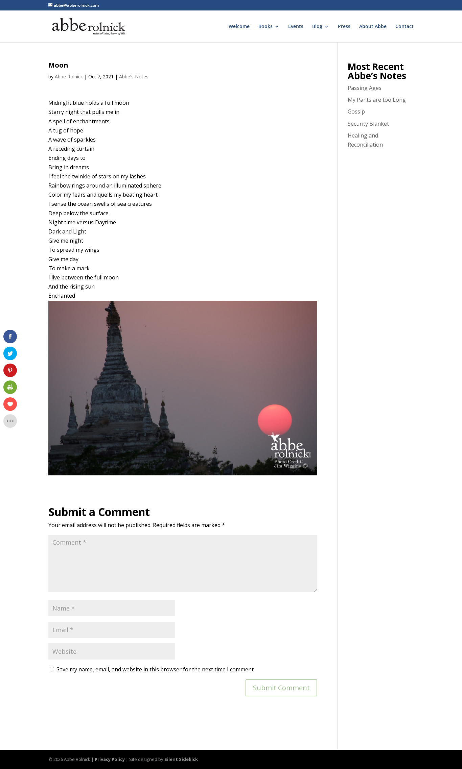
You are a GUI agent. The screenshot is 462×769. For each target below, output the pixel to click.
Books (265, 26)
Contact (404, 26)
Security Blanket (368, 123)
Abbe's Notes (133, 76)
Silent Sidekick (181, 759)
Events (295, 26)
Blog (317, 26)
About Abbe (373, 26)
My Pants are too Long (377, 99)
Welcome (239, 26)
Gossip (356, 111)
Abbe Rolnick (69, 76)
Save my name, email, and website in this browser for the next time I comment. (155, 669)
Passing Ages (365, 88)
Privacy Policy (110, 759)
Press (344, 26)
